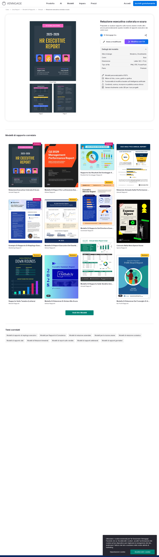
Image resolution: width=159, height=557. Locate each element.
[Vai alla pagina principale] (12, 3)
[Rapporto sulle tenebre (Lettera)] (25, 276)
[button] (112, 41)
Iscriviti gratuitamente (145, 3)
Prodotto (50, 3)
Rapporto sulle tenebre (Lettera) (22, 301)
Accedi (127, 3)
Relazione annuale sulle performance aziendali (133, 190)
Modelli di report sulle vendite (62, 340)
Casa (7, 9)
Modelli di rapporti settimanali (87, 340)
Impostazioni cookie (117, 552)
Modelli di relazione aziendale (80, 335)
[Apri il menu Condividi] (145, 35)
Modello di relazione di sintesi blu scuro (61, 301)
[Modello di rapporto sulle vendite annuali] (97, 259)
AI (61, 3)
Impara (82, 3)
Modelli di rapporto (29, 9)
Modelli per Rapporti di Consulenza (52, 335)
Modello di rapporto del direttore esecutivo (97, 228)
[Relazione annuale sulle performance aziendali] (133, 165)
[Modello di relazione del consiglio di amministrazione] (133, 276)
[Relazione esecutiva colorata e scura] (25, 165)
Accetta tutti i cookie (142, 552)
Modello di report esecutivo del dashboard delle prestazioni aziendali (61, 245)
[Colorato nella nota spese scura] (133, 221)
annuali (40, 9)
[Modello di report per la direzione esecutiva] (61, 165)
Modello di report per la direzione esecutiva (61, 190)
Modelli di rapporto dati (15, 340)
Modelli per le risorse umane (105, 335)
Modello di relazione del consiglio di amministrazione (133, 301)
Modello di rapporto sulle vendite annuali (97, 284)
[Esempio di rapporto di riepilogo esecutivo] (25, 221)
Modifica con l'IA (138, 42)
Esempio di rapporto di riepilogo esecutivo (25, 245)
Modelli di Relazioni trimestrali (37, 340)
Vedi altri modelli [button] (79, 313)
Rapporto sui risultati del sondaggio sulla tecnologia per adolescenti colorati (97, 173)
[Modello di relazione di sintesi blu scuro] (61, 276)
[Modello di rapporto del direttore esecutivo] (97, 204)
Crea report (16, 9)
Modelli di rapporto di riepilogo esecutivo (21, 335)
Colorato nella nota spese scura (130, 245)
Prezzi (94, 3)
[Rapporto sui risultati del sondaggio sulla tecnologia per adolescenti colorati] (97, 157)
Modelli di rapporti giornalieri (112, 340)
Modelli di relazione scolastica (130, 335)
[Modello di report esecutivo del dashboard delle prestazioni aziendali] (61, 221)
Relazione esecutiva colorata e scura (24, 190)
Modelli (70, 3)
